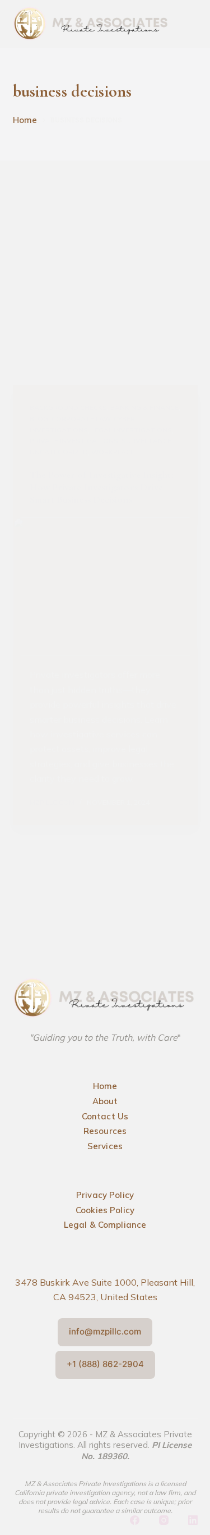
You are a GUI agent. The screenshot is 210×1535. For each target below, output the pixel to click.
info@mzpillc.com (105, 1331)
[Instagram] (164, 1520)
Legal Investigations (131, 430)
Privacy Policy (105, 1195)
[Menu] (189, 26)
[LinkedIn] (193, 1520)
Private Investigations (74, 440)
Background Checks (68, 407)
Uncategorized (59, 452)
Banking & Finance (144, 407)
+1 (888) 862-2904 (105, 1364)
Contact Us (105, 1116)
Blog (39, 419)
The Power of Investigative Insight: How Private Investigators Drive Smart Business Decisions (102, 486)
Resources (105, 1131)
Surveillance (146, 440)
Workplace (112, 452)
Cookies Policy (105, 1210)
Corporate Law (81, 419)
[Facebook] (134, 1520)
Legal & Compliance (105, 1224)
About (105, 1101)
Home (105, 1086)
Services (105, 1146)
